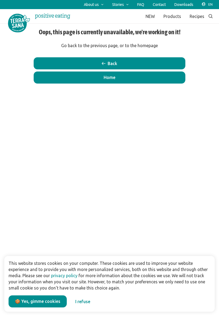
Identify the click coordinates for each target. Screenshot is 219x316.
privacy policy (64, 275)
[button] (109, 78)
